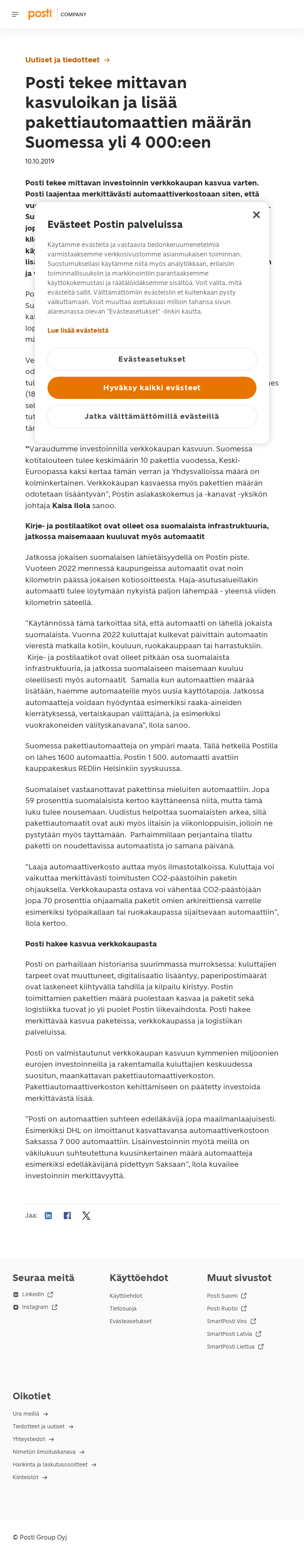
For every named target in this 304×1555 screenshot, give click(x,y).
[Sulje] (256, 215)
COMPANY (73, 14)
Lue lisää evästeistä (78, 330)
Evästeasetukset (131, 1321)
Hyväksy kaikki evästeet (152, 387)
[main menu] (15, 14)
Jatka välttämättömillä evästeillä (152, 416)
